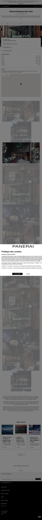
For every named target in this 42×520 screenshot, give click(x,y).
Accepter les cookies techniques (8, 254)
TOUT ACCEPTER (17, 273)
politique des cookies (7, 264)
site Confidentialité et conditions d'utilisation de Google (32, 258)
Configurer (28, 273)
